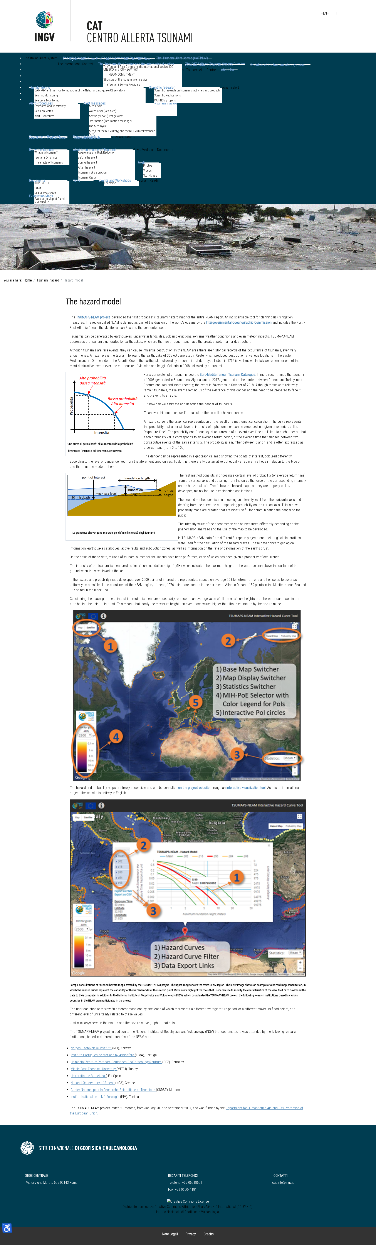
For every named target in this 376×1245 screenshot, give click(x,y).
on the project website (194, 788)
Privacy (191, 1234)
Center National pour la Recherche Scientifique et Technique (113, 1090)
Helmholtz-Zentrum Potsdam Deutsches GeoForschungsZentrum (116, 1062)
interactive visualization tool (246, 788)
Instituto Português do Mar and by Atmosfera (102, 1055)
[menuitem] (40, 64)
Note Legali (170, 1234)
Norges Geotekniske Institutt (91, 1048)
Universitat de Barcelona (88, 1076)
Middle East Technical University (93, 1069)
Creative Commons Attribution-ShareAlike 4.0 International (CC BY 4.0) (203, 1207)
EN (325, 13)
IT (336, 13)
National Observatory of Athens (92, 1083)
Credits (209, 1234)
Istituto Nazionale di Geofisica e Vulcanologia (187, 1212)
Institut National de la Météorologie (95, 1097)
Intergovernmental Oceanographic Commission (239, 322)
